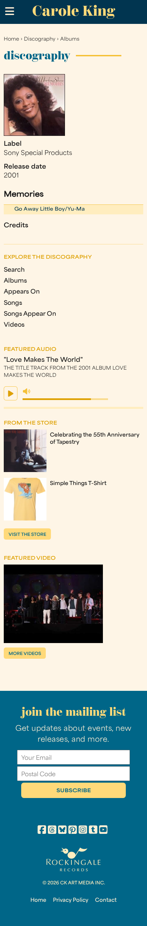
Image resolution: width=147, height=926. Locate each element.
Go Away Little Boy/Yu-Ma (49, 209)
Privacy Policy (70, 900)
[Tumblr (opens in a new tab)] (93, 831)
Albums (69, 39)
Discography (39, 39)
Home (11, 39)
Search (14, 270)
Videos (14, 325)
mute (27, 391)
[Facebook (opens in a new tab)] (42, 831)
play (10, 393)
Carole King (73, 10)
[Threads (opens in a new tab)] (52, 831)
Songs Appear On (30, 314)
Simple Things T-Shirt (78, 483)
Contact (106, 900)
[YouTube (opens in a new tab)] (103, 831)
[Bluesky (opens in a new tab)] (62, 831)
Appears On (22, 292)
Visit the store (27, 535)
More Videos (25, 654)
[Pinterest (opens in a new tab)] (72, 831)
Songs (13, 303)
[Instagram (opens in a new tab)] (83, 831)
